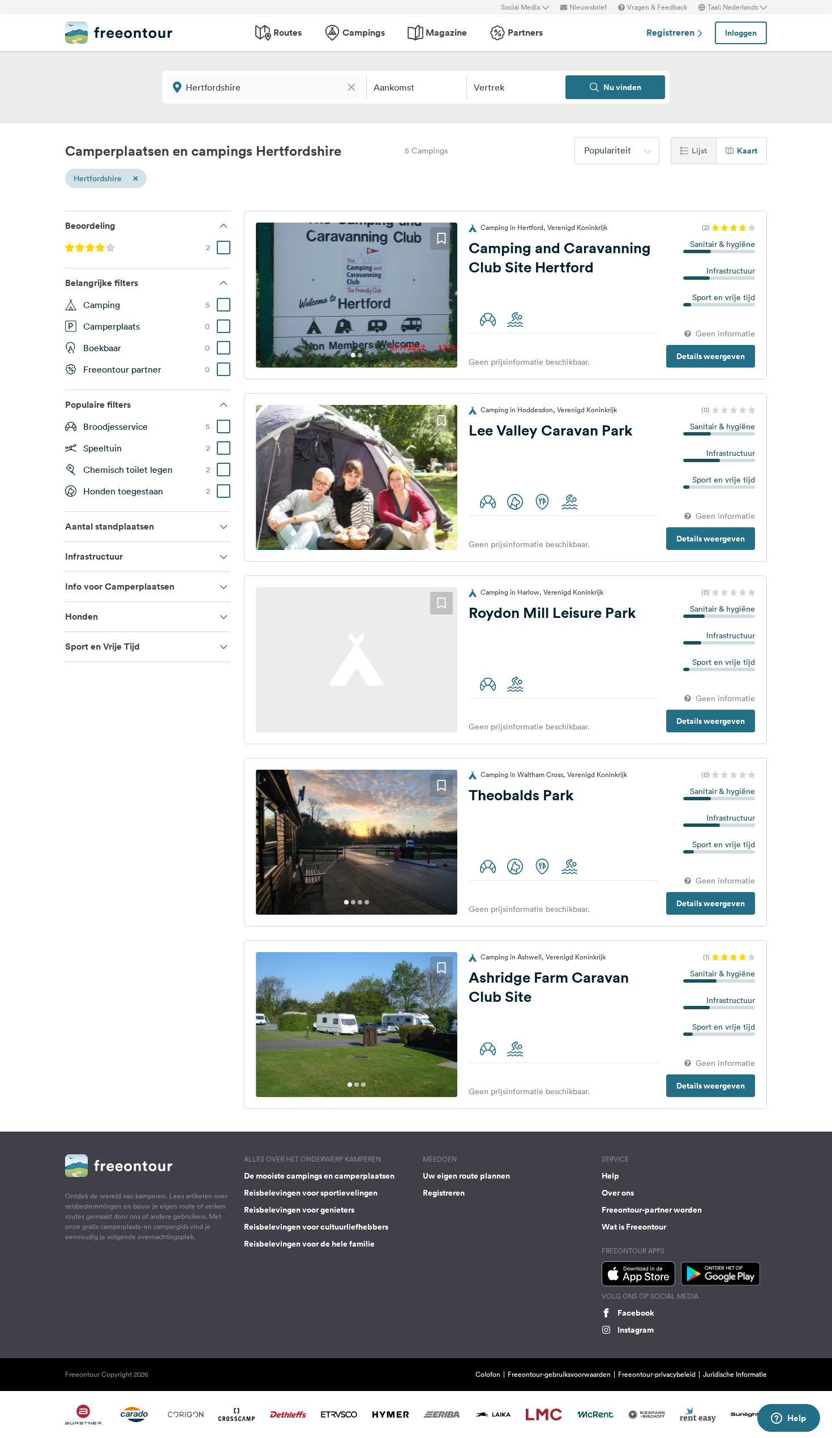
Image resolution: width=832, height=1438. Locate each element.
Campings (363, 33)
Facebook (635, 1312)
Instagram (635, 1329)
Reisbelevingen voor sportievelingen (311, 1192)
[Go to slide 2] (360, 355)
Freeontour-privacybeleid (657, 1374)
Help (610, 1175)
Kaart (747, 150)
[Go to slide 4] (366, 537)
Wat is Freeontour (634, 1226)
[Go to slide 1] (353, 355)
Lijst (699, 150)
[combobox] (616, 150)
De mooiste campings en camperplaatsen (319, 1175)
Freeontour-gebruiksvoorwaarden (559, 1374)
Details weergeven (710, 356)
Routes (287, 33)
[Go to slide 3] (360, 537)
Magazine (446, 33)
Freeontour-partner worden (652, 1209)
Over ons (618, 1192)
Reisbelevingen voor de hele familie (309, 1243)
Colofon (487, 1374)
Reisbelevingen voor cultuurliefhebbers (316, 1226)
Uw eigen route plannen (466, 1175)
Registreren (671, 33)
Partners (525, 33)
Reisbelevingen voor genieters (299, 1209)
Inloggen (741, 33)
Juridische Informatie (735, 1374)
